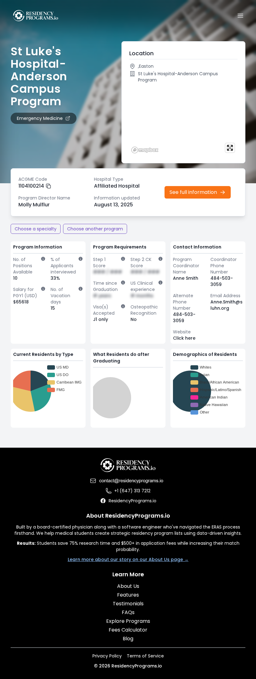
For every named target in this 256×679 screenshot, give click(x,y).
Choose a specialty (36, 229)
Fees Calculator (128, 629)
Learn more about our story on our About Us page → (128, 559)
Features (128, 594)
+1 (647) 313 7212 (132, 491)
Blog (128, 638)
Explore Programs (128, 621)
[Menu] (240, 15)
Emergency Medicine (40, 118)
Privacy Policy (107, 656)
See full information (193, 192)
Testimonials (128, 603)
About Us (128, 586)
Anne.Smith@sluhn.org (226, 305)
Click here (184, 338)
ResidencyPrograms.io (132, 501)
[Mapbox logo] (145, 150)
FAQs (128, 612)
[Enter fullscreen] (229, 147)
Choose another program (95, 229)
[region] (183, 120)
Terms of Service (145, 656)
